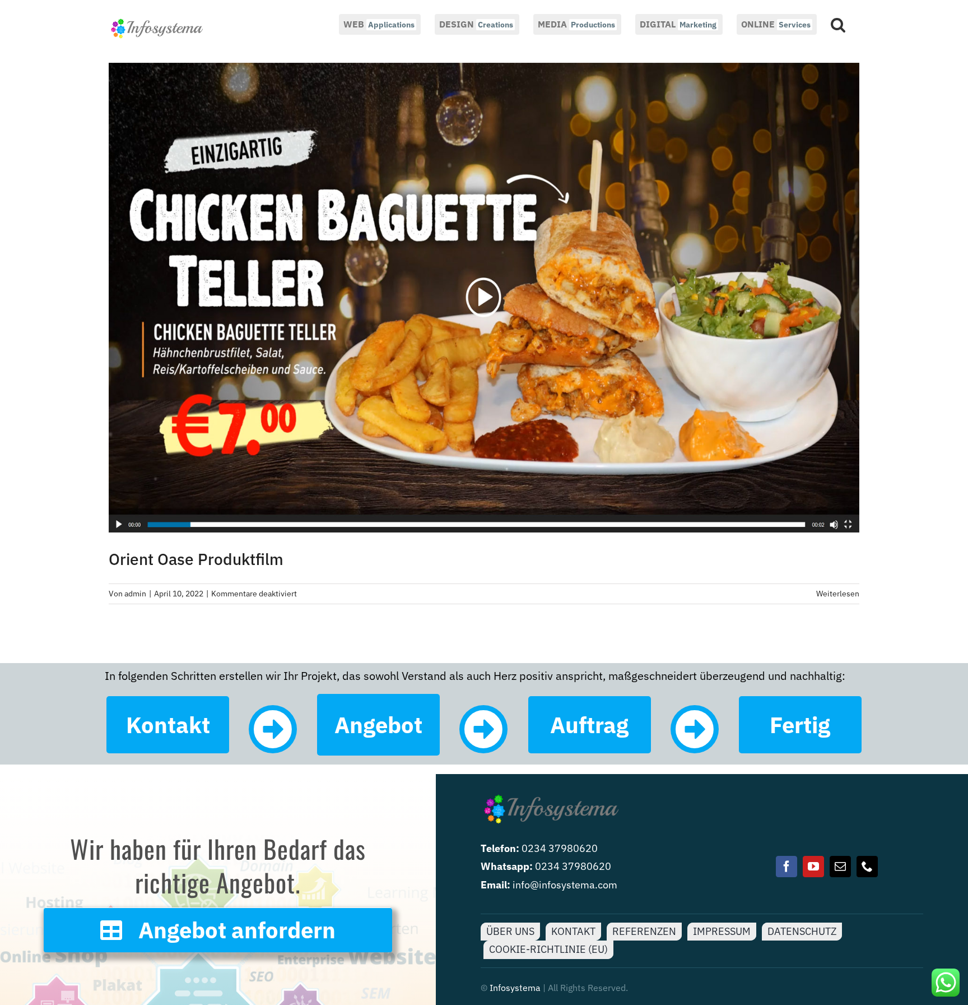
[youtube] (813, 866)
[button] (838, 23)
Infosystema (515, 987)
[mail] (840, 866)
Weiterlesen (837, 594)
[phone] (867, 866)
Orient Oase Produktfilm (196, 559)
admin (135, 594)
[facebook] (786, 866)
